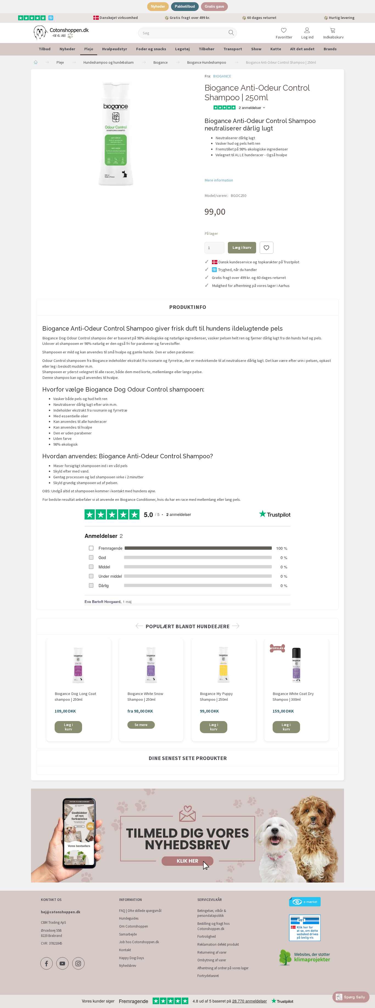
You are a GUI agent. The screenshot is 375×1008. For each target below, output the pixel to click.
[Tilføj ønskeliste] (266, 248)
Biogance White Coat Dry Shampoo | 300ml (293, 696)
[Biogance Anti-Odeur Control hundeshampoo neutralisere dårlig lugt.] (116, 133)
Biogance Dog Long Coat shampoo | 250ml (75, 696)
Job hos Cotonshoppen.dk (139, 942)
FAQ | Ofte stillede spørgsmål (140, 910)
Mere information (219, 180)
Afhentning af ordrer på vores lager (222, 968)
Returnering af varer (211, 952)
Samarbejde (128, 934)
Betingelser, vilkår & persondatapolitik (211, 913)
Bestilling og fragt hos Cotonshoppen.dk (213, 926)
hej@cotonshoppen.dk (60, 912)
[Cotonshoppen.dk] (61, 32)
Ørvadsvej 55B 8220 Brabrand (51, 933)
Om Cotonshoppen (133, 926)
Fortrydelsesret (208, 975)
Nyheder (158, 6)
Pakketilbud (185, 6)
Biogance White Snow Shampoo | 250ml (145, 696)
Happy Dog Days (131, 958)
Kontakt (125, 950)
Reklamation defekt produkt (218, 944)
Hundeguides (128, 918)
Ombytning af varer (211, 960)
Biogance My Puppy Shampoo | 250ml (216, 696)
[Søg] (231, 32)
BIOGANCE (222, 76)
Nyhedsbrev (127, 965)
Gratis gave (214, 6)
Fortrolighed (206, 936)
